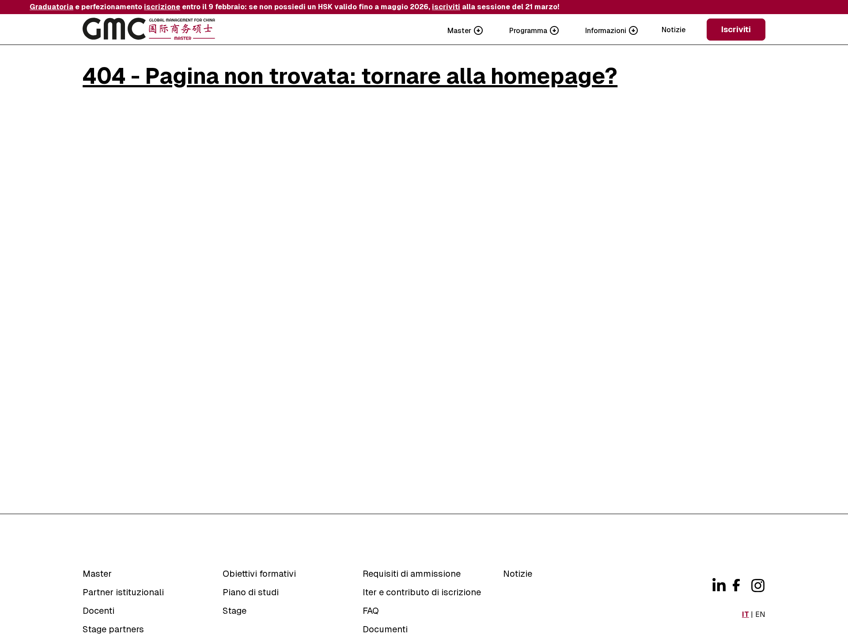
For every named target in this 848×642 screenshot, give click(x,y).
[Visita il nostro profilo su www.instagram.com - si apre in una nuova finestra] (756, 585)
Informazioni (605, 30)
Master (459, 30)
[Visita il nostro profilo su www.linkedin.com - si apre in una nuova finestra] (718, 585)
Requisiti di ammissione (412, 573)
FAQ (371, 610)
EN (760, 614)
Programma (528, 30)
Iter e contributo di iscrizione (422, 592)
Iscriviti (736, 29)
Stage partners (113, 629)
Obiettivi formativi (259, 573)
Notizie (673, 29)
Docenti (98, 610)
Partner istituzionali (123, 592)
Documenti (385, 629)
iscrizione (162, 6)
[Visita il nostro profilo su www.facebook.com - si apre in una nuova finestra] (735, 584)
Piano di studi (251, 592)
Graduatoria (51, 6)
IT (745, 614)
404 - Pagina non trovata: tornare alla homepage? (350, 76)
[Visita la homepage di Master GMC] (149, 29)
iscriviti (446, 6)
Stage (234, 610)
